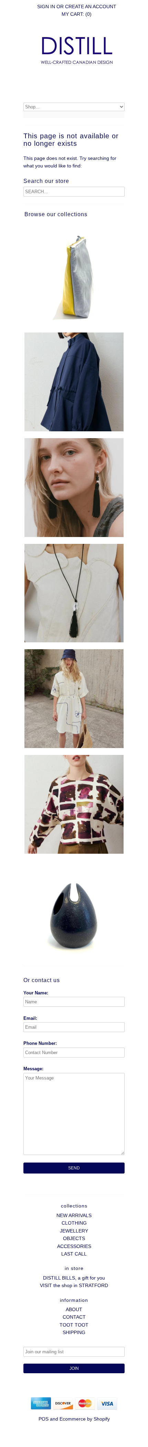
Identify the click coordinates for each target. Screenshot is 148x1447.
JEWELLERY (74, 1231)
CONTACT (74, 1317)
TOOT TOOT (74, 1325)
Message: (33, 1068)
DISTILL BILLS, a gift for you (74, 1278)
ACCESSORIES (74, 1246)
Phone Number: (40, 1043)
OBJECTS (74, 1238)
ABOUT (74, 1309)
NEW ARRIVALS (74, 1215)
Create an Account (90, 6)
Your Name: (35, 992)
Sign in (46, 6)
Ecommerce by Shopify (85, 1419)
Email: (30, 1018)
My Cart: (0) (77, 14)
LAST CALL (74, 1254)
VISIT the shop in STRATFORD (74, 1285)
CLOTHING (74, 1223)
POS (44, 1419)
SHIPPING (74, 1332)
